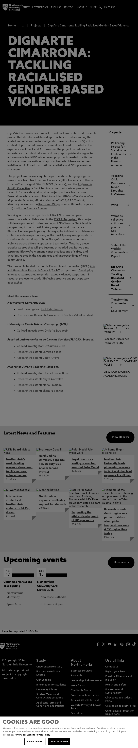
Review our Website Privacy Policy (32, 735)
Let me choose (34, 742)
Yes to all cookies (59, 742)
